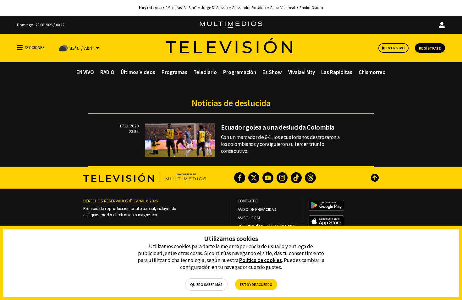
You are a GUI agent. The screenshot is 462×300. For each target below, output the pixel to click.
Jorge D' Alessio (214, 7)
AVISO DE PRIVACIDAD (257, 209)
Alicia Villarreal (282, 7)
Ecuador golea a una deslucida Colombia (277, 127)
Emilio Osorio (311, 7)
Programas (174, 72)
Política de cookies (260, 260)
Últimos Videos (138, 72)
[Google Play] (326, 205)
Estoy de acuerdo (256, 284)
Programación (239, 72)
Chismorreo (372, 72)
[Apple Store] (326, 221)
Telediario (205, 72)
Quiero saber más (206, 284)
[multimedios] (231, 25)
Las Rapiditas (336, 72)
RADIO (107, 72)
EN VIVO (85, 72)
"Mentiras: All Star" (181, 7)
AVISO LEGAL (249, 218)
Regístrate (430, 48)
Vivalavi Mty (301, 72)
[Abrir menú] (20, 47)
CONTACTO (248, 201)
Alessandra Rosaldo (249, 7)
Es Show (272, 72)
